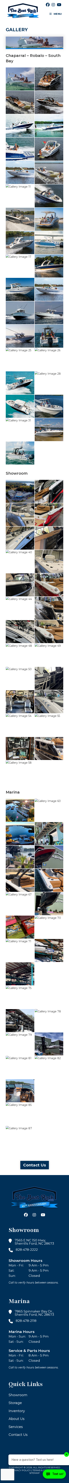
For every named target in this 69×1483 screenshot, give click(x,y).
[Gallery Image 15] (20, 242)
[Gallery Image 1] (20, 78)
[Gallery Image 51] (49, 678)
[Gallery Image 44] (20, 608)
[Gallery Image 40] (20, 561)
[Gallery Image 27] (20, 382)
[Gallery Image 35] (49, 491)
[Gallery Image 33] (20, 453)
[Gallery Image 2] (49, 78)
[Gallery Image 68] (49, 903)
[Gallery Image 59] (20, 810)
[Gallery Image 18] (49, 265)
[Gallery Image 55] (49, 725)
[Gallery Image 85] (20, 1114)
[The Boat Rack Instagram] (53, 5)
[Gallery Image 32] (49, 429)
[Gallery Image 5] (20, 125)
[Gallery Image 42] (20, 584)
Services (16, 1427)
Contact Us (34, 1165)
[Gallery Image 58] (20, 771)
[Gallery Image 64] (49, 856)
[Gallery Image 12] (49, 195)
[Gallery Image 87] (20, 1137)
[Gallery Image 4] (49, 102)
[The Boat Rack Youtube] (59, 5)
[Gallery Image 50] (20, 678)
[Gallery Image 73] (20, 973)
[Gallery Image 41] (49, 561)
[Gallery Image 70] (49, 927)
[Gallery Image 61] (20, 833)
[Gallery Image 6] (49, 125)
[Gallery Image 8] (49, 149)
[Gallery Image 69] (20, 927)
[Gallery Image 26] (49, 359)
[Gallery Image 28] (49, 382)
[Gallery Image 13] (20, 219)
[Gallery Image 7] (20, 149)
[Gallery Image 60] (49, 810)
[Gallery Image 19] (20, 289)
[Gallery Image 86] (49, 1114)
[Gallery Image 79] (20, 1043)
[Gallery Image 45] (49, 608)
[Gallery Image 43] (49, 584)
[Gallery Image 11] (20, 195)
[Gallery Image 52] (20, 701)
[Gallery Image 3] (20, 102)
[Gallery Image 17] (20, 265)
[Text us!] (54, 1475)
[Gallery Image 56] (20, 748)
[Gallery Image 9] (20, 172)
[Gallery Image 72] (49, 950)
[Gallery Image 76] (49, 997)
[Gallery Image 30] (49, 406)
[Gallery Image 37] (49, 514)
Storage (15, 1403)
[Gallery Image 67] (20, 903)
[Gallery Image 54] (20, 725)
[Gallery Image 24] (49, 336)
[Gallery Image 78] (49, 1020)
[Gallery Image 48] (20, 654)
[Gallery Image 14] (49, 219)
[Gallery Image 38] (20, 538)
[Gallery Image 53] (49, 701)
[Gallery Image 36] (20, 514)
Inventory (17, 1411)
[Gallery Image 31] (20, 429)
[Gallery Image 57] (49, 748)
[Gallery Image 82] (49, 1067)
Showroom (18, 1395)
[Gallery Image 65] (20, 880)
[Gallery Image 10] (49, 172)
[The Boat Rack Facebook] (48, 5)
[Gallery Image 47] (49, 631)
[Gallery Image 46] (20, 631)
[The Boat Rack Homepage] (34, 1198)
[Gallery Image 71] (20, 950)
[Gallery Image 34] (20, 491)
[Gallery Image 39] (49, 538)
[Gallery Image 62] (49, 833)
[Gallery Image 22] (49, 312)
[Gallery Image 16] (49, 242)
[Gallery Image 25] (20, 359)
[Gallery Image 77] (20, 1020)
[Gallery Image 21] (20, 312)
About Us (17, 1419)
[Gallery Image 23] (20, 336)
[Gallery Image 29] (20, 406)
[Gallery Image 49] (49, 654)
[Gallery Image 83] (20, 1090)
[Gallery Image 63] (20, 856)
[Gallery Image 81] (20, 1067)
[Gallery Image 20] (49, 289)
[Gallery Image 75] (20, 997)
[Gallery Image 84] (49, 1090)
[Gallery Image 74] (49, 973)
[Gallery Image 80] (49, 1043)
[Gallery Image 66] (49, 880)
